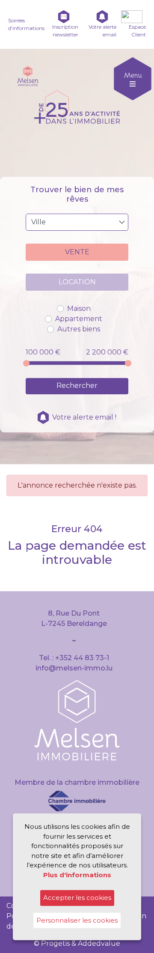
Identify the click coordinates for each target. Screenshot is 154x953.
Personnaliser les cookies (77, 920)
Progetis (55, 943)
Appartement (78, 319)
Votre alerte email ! (84, 417)
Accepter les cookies (77, 897)
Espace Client (137, 31)
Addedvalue (99, 943)
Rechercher (77, 385)
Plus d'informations (77, 875)
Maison (79, 308)
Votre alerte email (102, 31)
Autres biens (78, 329)
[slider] (26, 363)
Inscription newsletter (65, 31)
